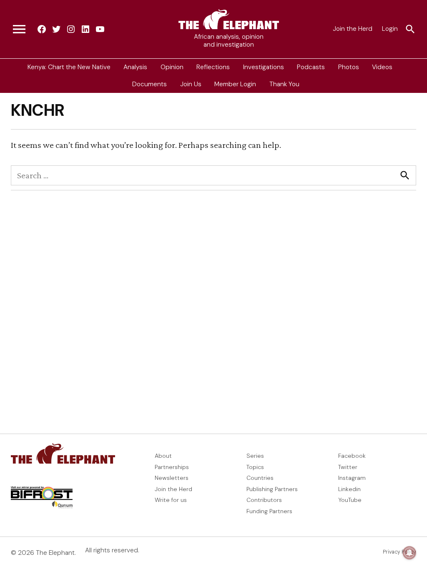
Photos (348, 67)
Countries (260, 478)
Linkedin (349, 489)
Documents (149, 84)
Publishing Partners (272, 489)
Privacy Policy (399, 552)
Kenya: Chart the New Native (69, 67)
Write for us (171, 500)
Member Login (235, 84)
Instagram (352, 478)
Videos (382, 67)
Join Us (190, 84)
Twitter (347, 467)
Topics (255, 467)
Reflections (213, 67)
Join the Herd (352, 29)
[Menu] (19, 29)
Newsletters (171, 478)
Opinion (172, 67)
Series (255, 455)
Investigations (263, 67)
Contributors (264, 500)
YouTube (350, 500)
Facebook (352, 455)
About (163, 455)
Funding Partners (269, 511)
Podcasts (311, 67)
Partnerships (172, 467)
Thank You (284, 84)
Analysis (135, 67)
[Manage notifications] (409, 552)
